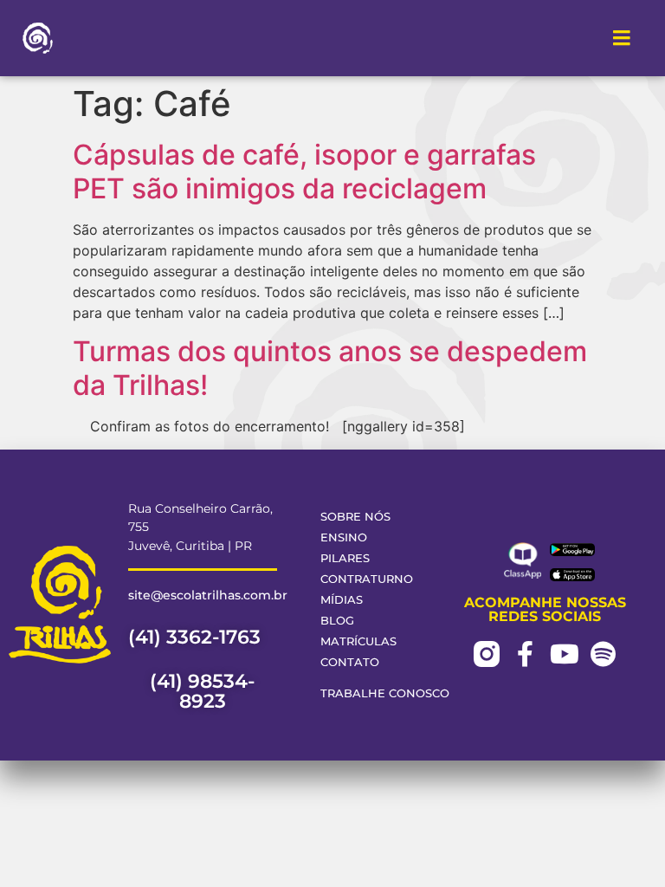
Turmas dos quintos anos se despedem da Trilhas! (330, 367)
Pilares (345, 558)
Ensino (343, 537)
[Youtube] (565, 654)
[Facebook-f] (526, 654)
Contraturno (366, 579)
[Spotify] (604, 654)
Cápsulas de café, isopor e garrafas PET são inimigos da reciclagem (304, 171)
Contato (349, 662)
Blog (337, 620)
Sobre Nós (355, 516)
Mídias (341, 599)
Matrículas (358, 641)
